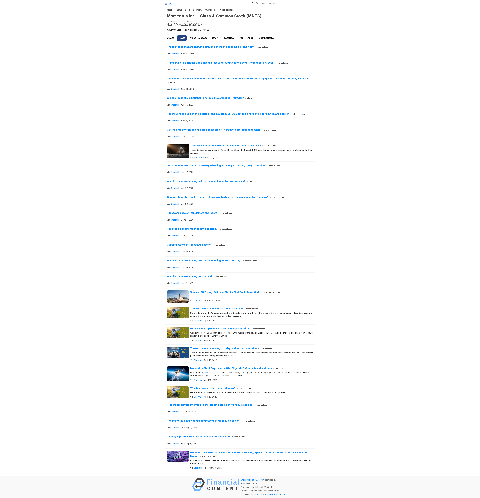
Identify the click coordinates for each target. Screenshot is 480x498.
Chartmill (174, 53)
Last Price (172, 21)
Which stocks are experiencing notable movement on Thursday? (213, 97)
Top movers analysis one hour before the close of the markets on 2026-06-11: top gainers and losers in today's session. (238, 80)
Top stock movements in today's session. (199, 228)
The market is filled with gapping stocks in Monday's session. (211, 420)
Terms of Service (277, 494)
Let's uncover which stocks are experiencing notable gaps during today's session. (224, 165)
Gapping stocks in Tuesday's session (196, 244)
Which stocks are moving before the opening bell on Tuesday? (212, 260)
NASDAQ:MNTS (213, 372)
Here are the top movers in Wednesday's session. (227, 328)
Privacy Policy (257, 494)
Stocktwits (199, 468)
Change (190, 21)
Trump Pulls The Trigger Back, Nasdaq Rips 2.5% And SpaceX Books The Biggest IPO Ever (227, 62)
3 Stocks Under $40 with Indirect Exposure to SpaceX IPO (233, 145)
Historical (228, 37)
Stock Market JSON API (252, 480)
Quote (170, 37)
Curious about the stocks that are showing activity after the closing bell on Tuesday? (225, 197)
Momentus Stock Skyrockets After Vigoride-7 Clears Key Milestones (239, 368)
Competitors (266, 37)
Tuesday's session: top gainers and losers (199, 212)
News (179, 10)
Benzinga (198, 380)
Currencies (210, 10)
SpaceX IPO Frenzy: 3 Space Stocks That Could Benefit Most (235, 292)
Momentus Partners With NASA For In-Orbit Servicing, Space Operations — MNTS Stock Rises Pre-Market (248, 454)
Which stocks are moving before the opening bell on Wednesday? (214, 181)
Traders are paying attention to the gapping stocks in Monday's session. (217, 404)
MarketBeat (199, 157)
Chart (215, 37)
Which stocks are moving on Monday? (197, 276)
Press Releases (227, 10)
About (251, 37)
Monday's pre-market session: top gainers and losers (206, 436)
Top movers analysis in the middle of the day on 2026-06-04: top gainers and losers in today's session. (236, 113)
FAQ (241, 37)
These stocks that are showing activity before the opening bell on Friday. (218, 46)
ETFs (187, 10)
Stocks (170, 10)
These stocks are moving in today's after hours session (231, 348)
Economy (197, 10)
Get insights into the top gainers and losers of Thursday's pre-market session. (221, 129)
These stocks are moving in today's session (224, 308)
